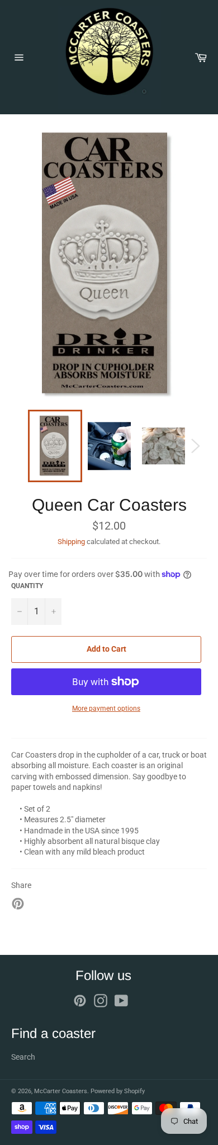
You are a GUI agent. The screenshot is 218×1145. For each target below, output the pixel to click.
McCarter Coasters (60, 1091)
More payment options (106, 708)
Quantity (27, 586)
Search (23, 1056)
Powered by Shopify (118, 1091)
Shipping (71, 541)
